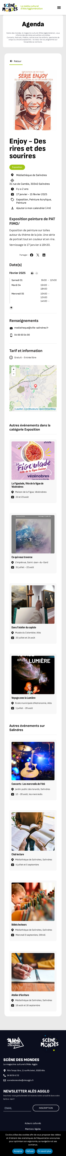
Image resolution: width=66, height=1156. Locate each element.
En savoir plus (44, 1151)
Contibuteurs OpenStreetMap (40, 409)
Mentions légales (33, 1129)
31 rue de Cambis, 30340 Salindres (29, 184)
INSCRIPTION (46, 1108)
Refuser (30, 1151)
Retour (17, 61)
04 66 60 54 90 (22, 334)
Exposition (17, 167)
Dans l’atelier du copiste (24, 627)
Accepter (18, 1151)
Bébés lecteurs (19, 924)
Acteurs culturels (33, 1123)
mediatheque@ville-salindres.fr (31, 327)
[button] (59, 7)
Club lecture (18, 854)
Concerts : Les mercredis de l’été (28, 784)
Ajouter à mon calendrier (30, 208)
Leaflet (19, 409)
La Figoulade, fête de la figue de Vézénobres (27, 485)
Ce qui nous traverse (22, 557)
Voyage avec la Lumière (23, 698)
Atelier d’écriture (20, 995)
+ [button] (13, 369)
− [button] (13, 373)
